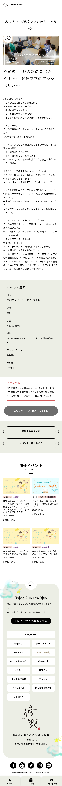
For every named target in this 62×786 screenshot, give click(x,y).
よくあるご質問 (18, 679)
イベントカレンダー (18, 661)
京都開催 (16, 497)
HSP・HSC (18, 652)
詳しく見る (10, 520)
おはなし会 (7, 497)
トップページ (31, 634)
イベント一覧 (43, 652)
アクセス (43, 679)
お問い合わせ (18, 688)
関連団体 (43, 670)
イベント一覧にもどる (31, 443)
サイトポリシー (18, 696)
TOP (31, 585)
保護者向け (51, 497)
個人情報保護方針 (43, 688)
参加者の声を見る (31, 431)
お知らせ (18, 670)
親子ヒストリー (43, 643)
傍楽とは (18, 643)
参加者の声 (43, 661)
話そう (35, 497)
